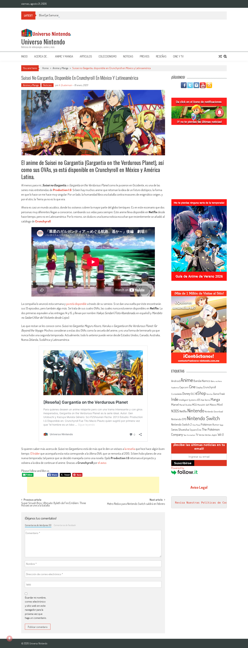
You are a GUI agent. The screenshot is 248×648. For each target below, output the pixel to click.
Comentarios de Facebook (65, 525)
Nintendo (195, 410)
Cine (192, 386)
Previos (144, 56)
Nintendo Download (214, 411)
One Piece (196, 425)
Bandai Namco (202, 381)
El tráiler (35, 453)
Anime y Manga (64, 56)
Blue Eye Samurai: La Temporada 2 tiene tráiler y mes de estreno (74, 15)
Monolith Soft (203, 404)
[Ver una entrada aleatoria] (220, 56)
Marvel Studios (185, 404)
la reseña (130, 449)
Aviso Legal (199, 487)
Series (174, 429)
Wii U (221, 434)
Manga (215, 399)
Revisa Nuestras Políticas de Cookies (204, 502)
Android (175, 381)
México (213, 404)
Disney (186, 394)
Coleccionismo (108, 56)
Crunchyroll (43, 221)
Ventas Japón (211, 434)
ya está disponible (76, 304)
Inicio (24, 56)
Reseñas (161, 56)
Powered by (177, 468)
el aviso (102, 463)
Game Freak (219, 393)
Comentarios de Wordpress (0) (38, 525)
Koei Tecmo (205, 400)
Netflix (183, 411)
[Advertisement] (93, 485)
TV (197, 434)
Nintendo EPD (178, 419)
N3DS (175, 411)
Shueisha (183, 429)
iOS (198, 399)
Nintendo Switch (203, 418)
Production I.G (62, 190)
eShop (200, 393)
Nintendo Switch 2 (181, 424)
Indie (174, 399)
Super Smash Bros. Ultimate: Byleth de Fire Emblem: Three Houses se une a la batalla (53, 504)
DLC (193, 393)
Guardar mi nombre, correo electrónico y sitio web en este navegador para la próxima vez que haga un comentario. (36, 608)
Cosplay (199, 387)
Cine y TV (178, 56)
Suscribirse (183, 463)
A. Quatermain (65, 85)
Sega (221, 425)
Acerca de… (41, 56)
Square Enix (195, 429)
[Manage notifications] (9, 638)
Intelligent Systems (187, 399)
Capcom (183, 387)
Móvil (220, 404)
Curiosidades (176, 394)
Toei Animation (189, 435)
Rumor (215, 424)
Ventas (201, 435)
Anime (186, 380)
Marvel (175, 404)
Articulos (86, 56)
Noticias (128, 56)
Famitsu (209, 394)
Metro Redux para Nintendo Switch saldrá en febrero (136, 504)
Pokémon (206, 424)
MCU (194, 404)
